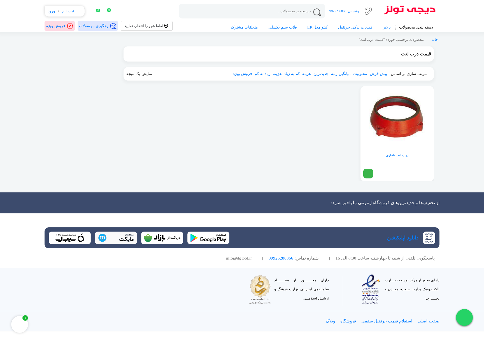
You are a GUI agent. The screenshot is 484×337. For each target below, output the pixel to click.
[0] (94, 11)
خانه (435, 40)
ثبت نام (68, 11)
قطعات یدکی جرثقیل (355, 27)
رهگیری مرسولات (93, 26)
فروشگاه (348, 321)
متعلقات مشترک (244, 27)
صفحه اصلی (428, 321)
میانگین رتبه (341, 74)
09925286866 (337, 11)
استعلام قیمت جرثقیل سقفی (386, 321)
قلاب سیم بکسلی (282, 27)
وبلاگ (330, 321)
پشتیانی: (352, 11)
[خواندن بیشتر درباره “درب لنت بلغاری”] (368, 173)
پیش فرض (378, 74)
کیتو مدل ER (317, 27)
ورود (51, 11)
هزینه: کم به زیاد (297, 74)
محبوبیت (360, 74)
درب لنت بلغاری (397, 155)
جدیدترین (321, 74)
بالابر (387, 27)
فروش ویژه (55, 26)
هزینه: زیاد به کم (268, 74)
